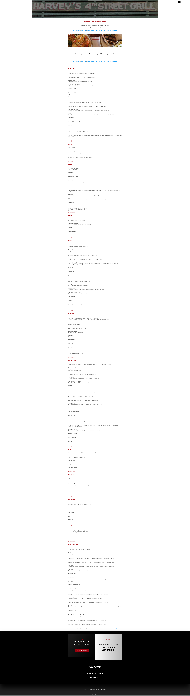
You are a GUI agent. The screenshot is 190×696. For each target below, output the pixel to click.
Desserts (104, 30)
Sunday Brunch (114, 30)
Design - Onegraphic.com (95, 694)
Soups (79, 30)
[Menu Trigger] (179, 2)
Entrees (88, 30)
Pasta (85, 30)
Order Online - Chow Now (81, 650)
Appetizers (75, 30)
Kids (101, 30)
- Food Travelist (116, 654)
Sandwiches (98, 30)
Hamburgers (92, 30)
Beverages (109, 30)
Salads (82, 30)
